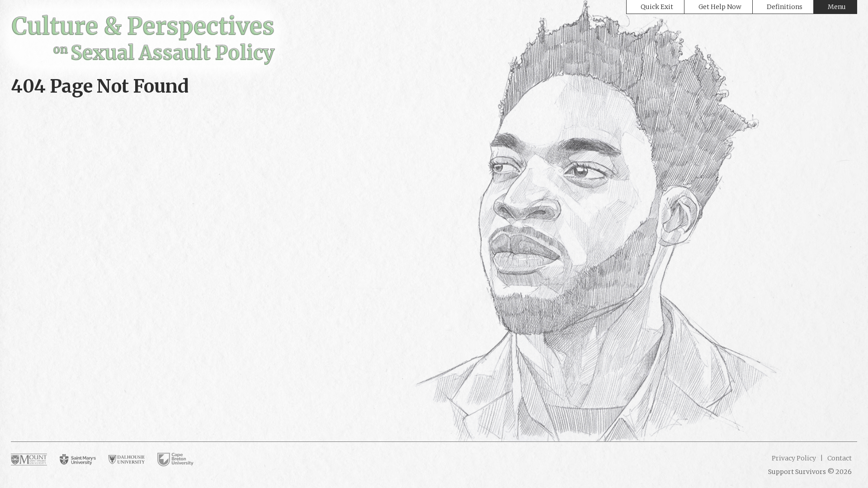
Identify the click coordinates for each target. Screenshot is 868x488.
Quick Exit (657, 7)
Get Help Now (719, 7)
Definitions (784, 7)
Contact (839, 458)
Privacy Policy (794, 458)
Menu (837, 7)
